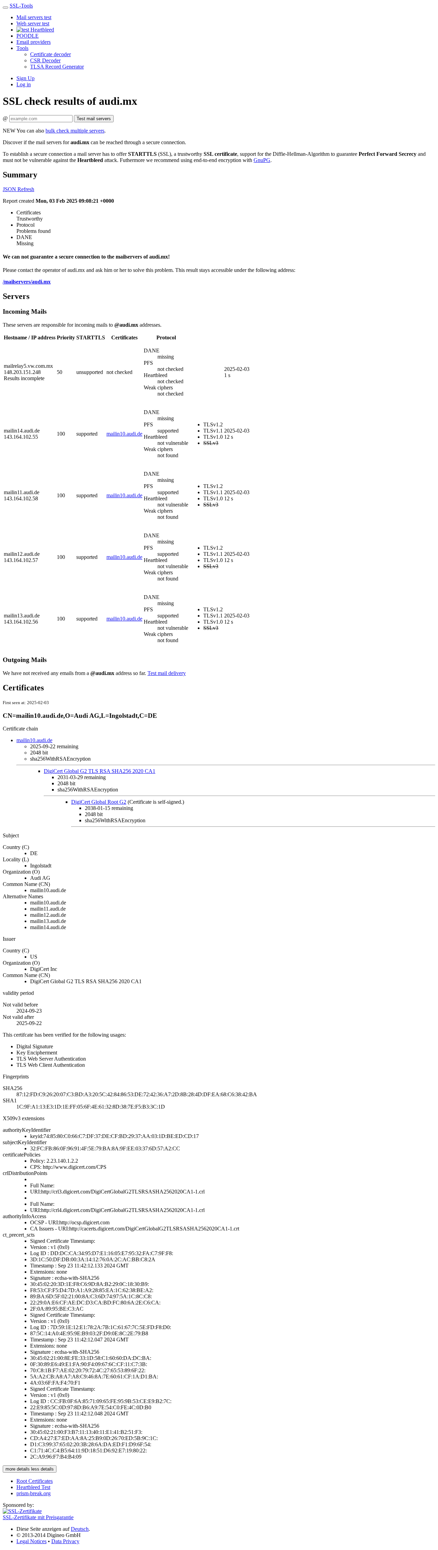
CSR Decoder (45, 60)
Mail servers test (33, 17)
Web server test (32, 23)
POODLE (27, 36)
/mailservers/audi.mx (27, 282)
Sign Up (25, 78)
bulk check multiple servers (75, 131)
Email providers (33, 42)
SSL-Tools (21, 6)
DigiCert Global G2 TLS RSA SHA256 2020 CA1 (99, 771)
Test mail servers (94, 118)
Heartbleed (41, 30)
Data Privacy (65, 1541)
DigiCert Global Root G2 (98, 802)
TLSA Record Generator (57, 67)
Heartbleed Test (33, 1487)
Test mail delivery (166, 673)
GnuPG (262, 160)
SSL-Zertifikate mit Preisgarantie (38, 1517)
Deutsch (80, 1529)
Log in (23, 84)
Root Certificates (34, 1481)
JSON (10, 189)
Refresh (25, 189)
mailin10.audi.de (124, 434)
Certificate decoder (50, 54)
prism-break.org (33, 1493)
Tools (22, 48)
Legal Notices (31, 1541)
